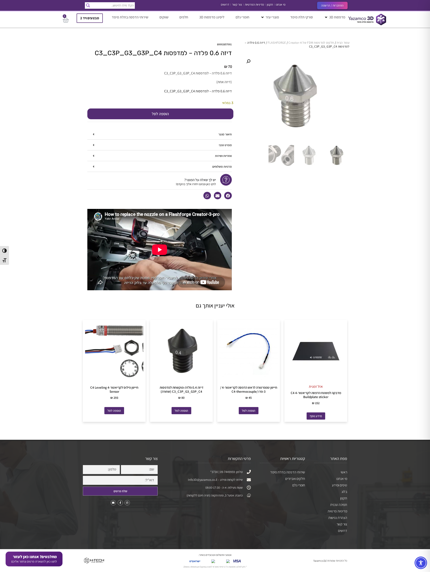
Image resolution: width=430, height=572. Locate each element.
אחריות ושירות (223, 156)
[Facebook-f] (120, 502)
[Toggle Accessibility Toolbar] (421, 563)
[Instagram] (127, 502)
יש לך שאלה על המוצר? (200, 180)
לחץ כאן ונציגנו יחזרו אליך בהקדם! (196, 184)
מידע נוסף (316, 416)
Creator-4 (295, 43)
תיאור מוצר (225, 134)
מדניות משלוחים (222, 167)
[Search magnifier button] (88, 5)
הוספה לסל (160, 113)
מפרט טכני (225, 145)
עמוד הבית (343, 43)
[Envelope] (113, 502)
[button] (335, 17)
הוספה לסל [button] (248, 411)
